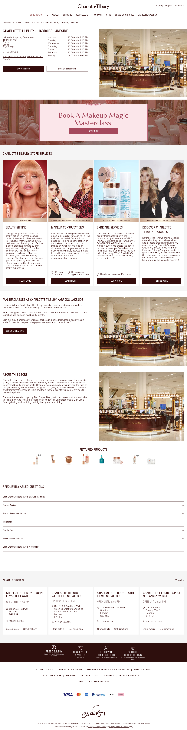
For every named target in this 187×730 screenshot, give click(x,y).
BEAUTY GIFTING (16, 227)
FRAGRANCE (97, 15)
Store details (12, 629)
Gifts (108, 15)
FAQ (97, 675)
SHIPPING (71, 675)
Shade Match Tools (124, 15)
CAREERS (109, 675)
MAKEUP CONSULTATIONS (67, 227)
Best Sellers (82, 15)
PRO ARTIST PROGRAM (70, 669)
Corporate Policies (129, 723)
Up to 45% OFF (37, 15)
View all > (179, 580)
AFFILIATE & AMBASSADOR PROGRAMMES (108, 669)
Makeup (55, 15)
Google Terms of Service (119, 727)
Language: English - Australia (168, 5)
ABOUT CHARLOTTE (129, 675)
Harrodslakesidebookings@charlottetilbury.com (23, 57)
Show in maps (23, 68)
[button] (93, 497)
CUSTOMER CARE (52, 675)
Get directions (30, 629)
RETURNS (85, 675)
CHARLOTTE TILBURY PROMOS (93, 681)
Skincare (67, 15)
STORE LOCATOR (45, 669)
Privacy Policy (86, 723)
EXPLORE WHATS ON (15, 331)
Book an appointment (67, 68)
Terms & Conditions (113, 723)
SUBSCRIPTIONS (142, 669)
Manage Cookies (144, 723)
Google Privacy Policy (97, 727)
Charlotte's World (147, 15)
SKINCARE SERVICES (110, 227)
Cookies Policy (98, 723)
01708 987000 (10, 52)
